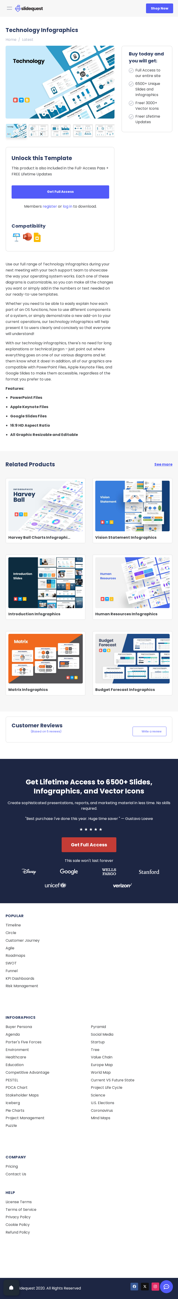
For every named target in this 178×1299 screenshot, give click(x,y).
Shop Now (159, 8)
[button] (109, 80)
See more (163, 464)
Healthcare (16, 1057)
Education (15, 1064)
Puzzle (11, 1125)
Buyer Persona (19, 1026)
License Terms (19, 1202)
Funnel (12, 970)
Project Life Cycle (106, 1087)
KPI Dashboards (20, 978)
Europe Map (102, 1064)
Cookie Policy (18, 1224)
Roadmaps (15, 955)
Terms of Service (21, 1209)
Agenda (13, 1034)
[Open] (11, 1288)
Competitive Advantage (27, 1072)
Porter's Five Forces (23, 1042)
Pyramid (98, 1026)
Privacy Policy (18, 1217)
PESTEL (12, 1080)
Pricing (12, 1166)
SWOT (11, 963)
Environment (17, 1049)
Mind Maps (100, 1118)
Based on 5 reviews (46, 731)
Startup (98, 1042)
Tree (95, 1049)
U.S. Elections (102, 1103)
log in (67, 206)
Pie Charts (15, 1110)
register (50, 206)
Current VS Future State (112, 1080)
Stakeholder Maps (22, 1095)
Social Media (102, 1034)
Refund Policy (18, 1232)
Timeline (13, 925)
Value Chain (101, 1057)
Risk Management (22, 986)
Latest (27, 39)
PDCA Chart (17, 1087)
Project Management (25, 1118)
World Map (101, 1072)
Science (98, 1095)
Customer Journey (23, 940)
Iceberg (13, 1103)
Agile (10, 948)
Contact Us (16, 1174)
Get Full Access (60, 191)
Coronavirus (102, 1110)
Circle (11, 932)
